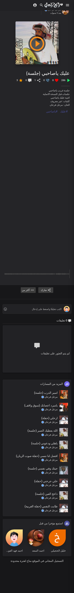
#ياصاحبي (51, 111)
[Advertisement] (37, 150)
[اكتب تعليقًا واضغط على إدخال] (37, 309)
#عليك (64, 111)
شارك (44, 290)
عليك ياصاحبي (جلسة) (48, 73)
